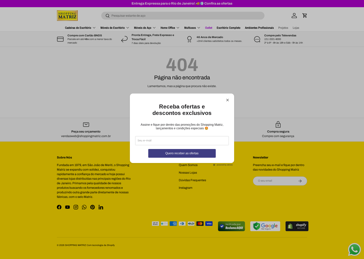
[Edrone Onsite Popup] (182, 129)
